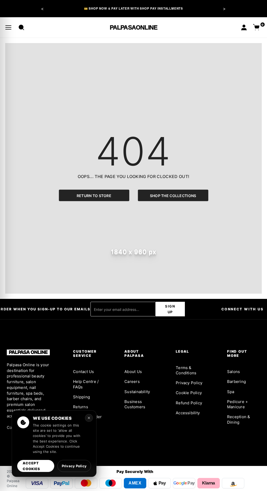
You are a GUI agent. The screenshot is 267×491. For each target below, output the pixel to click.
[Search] (21, 27)
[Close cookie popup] (89, 418)
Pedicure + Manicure (237, 404)
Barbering (236, 381)
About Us (133, 371)
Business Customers (134, 404)
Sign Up (170, 309)
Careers (132, 381)
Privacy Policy (189, 382)
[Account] (243, 27)
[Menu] (8, 27)
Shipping (81, 396)
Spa (230, 391)
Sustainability (137, 391)
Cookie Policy (189, 392)
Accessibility (188, 412)
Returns (80, 406)
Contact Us (83, 371)
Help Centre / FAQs (86, 384)
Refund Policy (189, 402)
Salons (233, 371)
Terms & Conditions (186, 370)
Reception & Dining (238, 419)
